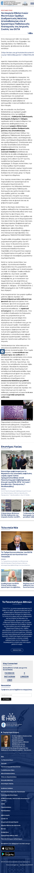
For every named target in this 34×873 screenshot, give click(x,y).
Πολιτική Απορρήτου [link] (12, 865)
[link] (2, 351)
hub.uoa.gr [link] (26, 844)
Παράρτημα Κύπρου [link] (11, 732)
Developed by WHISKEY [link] (26, 865)
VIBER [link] (9, 680)
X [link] (24, 673)
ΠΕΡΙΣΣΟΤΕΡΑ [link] (17, 650)
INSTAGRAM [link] (9, 676)
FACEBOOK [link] (10, 673)
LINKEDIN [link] (24, 676)
